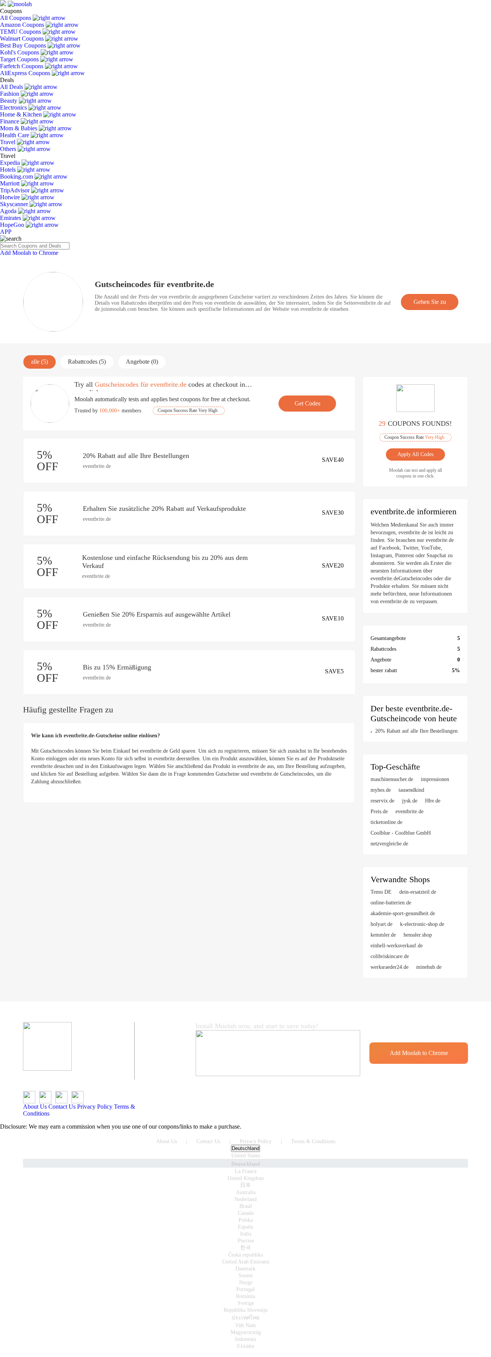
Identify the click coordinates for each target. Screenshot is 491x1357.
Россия (246, 1241)
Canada (246, 1213)
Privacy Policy (94, 1106)
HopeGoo (13, 225)
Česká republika (245, 1255)
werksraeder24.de (390, 967)
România (245, 1296)
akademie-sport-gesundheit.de (403, 913)
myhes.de (381, 790)
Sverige (245, 1303)
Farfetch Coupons (22, 66)
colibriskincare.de (390, 956)
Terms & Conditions (313, 1141)
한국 (245, 1247)
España (245, 1227)
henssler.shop (418, 935)
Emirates (11, 218)
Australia (245, 1192)
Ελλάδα (245, 1346)
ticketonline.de (386, 822)
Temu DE (381, 892)
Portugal (245, 1289)
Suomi (246, 1275)
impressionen (435, 779)
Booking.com (17, 176)
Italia (245, 1234)
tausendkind (411, 790)
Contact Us (62, 1106)
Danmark (245, 1269)
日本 (245, 1185)
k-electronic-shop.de (422, 924)
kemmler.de (383, 935)
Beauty (9, 100)
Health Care (15, 135)
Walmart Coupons (22, 38)
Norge (245, 1282)
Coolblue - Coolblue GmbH (401, 833)
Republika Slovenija (245, 1310)
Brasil (245, 1206)
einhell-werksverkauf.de (397, 945)
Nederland (245, 1199)
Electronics (14, 107)
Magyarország (246, 1332)
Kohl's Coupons (20, 52)
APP (6, 231)
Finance (10, 121)
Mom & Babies (19, 128)
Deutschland (245, 1148)
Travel (8, 142)
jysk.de (409, 801)
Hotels (8, 169)
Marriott (10, 183)
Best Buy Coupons (24, 45)
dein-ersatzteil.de (417, 892)
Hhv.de (432, 801)
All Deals (12, 87)
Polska (246, 1220)
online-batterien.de (391, 903)
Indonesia (245, 1339)
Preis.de (379, 811)
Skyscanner (15, 204)
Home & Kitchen (21, 114)
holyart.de (381, 924)
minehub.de (429, 967)
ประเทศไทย (245, 1318)
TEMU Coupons (21, 31)
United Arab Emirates (245, 1262)
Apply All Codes (415, 454)
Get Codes (307, 403)
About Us (35, 1106)
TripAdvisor (15, 190)
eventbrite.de (409, 811)
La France (246, 1171)
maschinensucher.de (392, 779)
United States (245, 1155)
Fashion (10, 93)
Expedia (10, 162)
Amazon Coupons (23, 24)
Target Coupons (20, 59)
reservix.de (382, 801)
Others (9, 149)
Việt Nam (245, 1325)
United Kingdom (245, 1178)
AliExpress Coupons (26, 73)
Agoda (9, 211)
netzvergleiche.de (389, 844)
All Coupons (16, 18)
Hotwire (10, 197)
